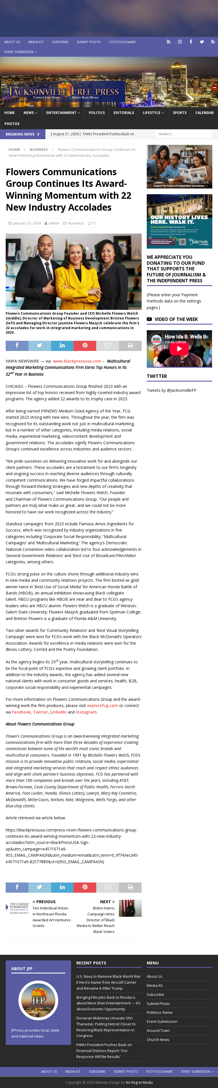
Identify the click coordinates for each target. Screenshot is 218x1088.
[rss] (213, 42)
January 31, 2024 (27, 223)
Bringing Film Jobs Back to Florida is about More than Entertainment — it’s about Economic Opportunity (108, 1003)
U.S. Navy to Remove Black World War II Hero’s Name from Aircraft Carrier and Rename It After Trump (108, 982)
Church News (158, 1039)
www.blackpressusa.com (76, 361)
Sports (179, 112)
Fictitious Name (122, 42)
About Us (12, 42)
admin (54, 223)
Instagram (86, 712)
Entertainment (61, 112)
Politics (97, 112)
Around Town (158, 1030)
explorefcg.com (102, 705)
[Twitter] (202, 42)
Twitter (40, 712)
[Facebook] (191, 42)
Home (9, 112)
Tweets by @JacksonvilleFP (171, 390)
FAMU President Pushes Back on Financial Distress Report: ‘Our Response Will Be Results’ (104, 1050)
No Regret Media (139, 1082)
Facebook (21, 712)
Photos (12, 123)
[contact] (169, 42)
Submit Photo (89, 42)
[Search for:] (184, 133)
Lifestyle (151, 112)
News (29, 112)
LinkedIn (58, 712)
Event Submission (18, 52)
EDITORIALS (124, 112)
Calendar (204, 112)
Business (76, 223)
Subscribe (60, 42)
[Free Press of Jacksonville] (109, 103)
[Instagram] (180, 42)
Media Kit (36, 42)
